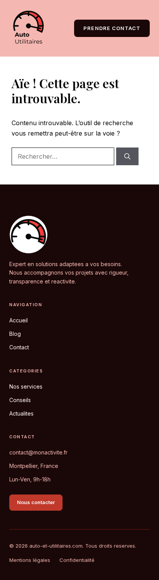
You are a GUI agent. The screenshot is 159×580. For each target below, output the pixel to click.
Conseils (20, 400)
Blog (15, 333)
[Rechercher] (127, 156)
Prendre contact (111, 28)
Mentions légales (29, 560)
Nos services (25, 386)
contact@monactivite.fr (38, 452)
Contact (19, 347)
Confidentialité (77, 560)
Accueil (18, 320)
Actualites (21, 413)
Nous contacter (36, 502)
